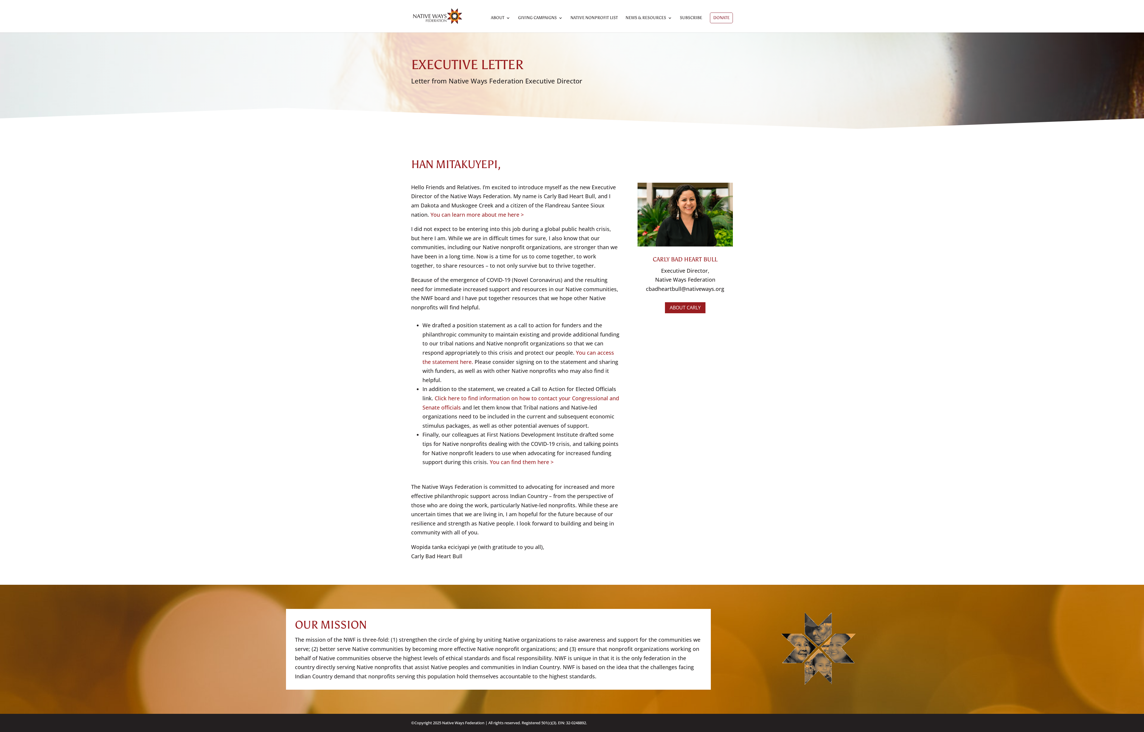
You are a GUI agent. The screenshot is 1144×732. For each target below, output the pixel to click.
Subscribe (691, 18)
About (497, 18)
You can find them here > (522, 462)
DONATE (721, 17)
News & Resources (646, 18)
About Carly (685, 307)
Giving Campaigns (537, 18)
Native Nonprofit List (594, 18)
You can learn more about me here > (477, 214)
